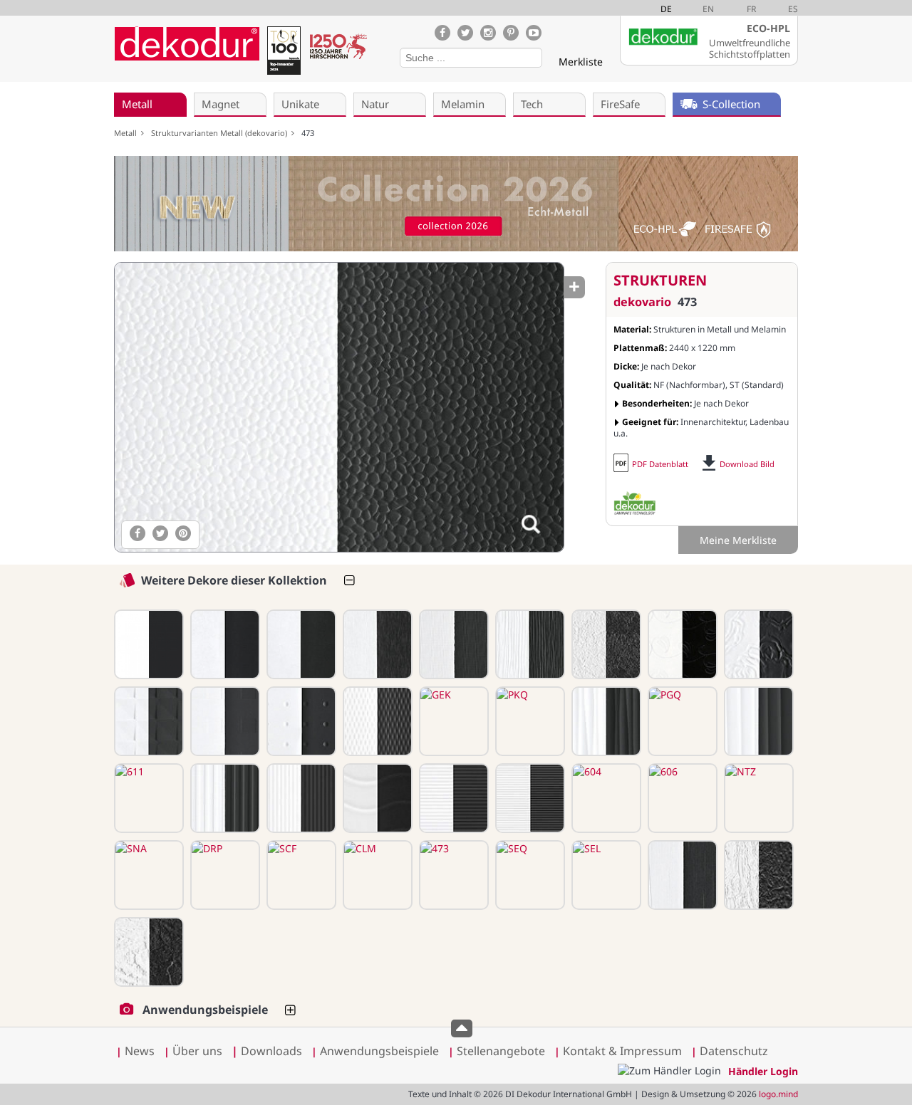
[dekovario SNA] (147, 875)
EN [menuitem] (708, 9)
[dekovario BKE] (757, 875)
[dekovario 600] (376, 798)
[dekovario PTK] (604, 721)
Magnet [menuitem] (220, 104)
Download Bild (747, 464)
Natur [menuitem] (375, 104)
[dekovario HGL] (147, 644)
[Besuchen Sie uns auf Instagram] (488, 33)
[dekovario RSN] (757, 644)
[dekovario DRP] (223, 875)
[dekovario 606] (681, 798)
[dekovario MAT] (223, 644)
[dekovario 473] (338, 407)
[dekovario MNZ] (452, 644)
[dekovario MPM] (299, 644)
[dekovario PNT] (299, 721)
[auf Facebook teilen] (137, 533)
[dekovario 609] (299, 798)
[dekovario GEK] (452, 721)
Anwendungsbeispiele (379, 1051)
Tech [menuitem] (532, 104)
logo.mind (778, 1094)
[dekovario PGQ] (681, 721)
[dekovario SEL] (604, 875)
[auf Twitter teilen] (160, 533)
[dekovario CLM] (376, 875)
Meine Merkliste (738, 540)
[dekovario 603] (452, 798)
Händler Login (763, 1071)
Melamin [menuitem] (462, 104)
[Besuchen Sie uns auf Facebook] (442, 33)
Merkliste (581, 61)
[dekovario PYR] (147, 721)
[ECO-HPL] (634, 503)
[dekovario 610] (223, 798)
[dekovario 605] (528, 798)
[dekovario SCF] (299, 875)
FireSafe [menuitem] (620, 104)
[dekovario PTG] (757, 721)
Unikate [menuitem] (300, 104)
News (140, 1051)
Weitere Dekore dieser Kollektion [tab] (234, 580)
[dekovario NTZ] (757, 798)
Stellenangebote (501, 1051)
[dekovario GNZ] (681, 875)
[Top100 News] (284, 53)
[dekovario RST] (604, 644)
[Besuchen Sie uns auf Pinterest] (511, 33)
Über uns (197, 1051)
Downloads (267, 1051)
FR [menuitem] (751, 9)
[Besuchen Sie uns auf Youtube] (534, 33)
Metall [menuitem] (137, 104)
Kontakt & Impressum (622, 1051)
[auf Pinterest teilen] (183, 533)
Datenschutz (734, 1051)
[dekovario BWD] (147, 952)
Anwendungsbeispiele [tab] (205, 1009)
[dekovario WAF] (376, 721)
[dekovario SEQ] (528, 875)
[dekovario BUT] (376, 644)
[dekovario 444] (681, 644)
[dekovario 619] (223, 721)
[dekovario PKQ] (528, 721)
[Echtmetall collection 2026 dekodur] (456, 205)
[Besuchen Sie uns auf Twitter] (465, 33)
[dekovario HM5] (528, 644)
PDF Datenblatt (660, 464)
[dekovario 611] (147, 798)
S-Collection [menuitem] (731, 104)
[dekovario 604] (604, 798)
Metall (127, 132)
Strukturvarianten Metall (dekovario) (221, 132)
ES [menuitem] (793, 9)
